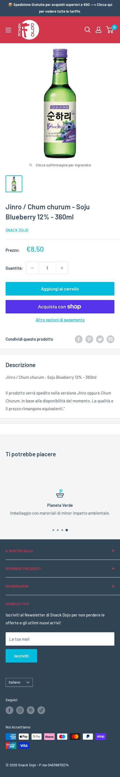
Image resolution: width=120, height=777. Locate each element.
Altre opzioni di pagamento (60, 319)
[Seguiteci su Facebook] (9, 710)
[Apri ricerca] (88, 30)
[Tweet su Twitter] (100, 339)
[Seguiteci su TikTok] (41, 710)
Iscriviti (21, 655)
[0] (109, 29)
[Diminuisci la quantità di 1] (32, 268)
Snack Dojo (17, 230)
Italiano (14, 682)
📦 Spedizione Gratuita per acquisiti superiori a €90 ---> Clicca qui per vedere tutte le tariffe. (60, 7)
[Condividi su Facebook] (79, 339)
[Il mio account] (98, 30)
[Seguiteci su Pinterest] (31, 710)
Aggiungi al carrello (60, 288)
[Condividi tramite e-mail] (110, 339)
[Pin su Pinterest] (89, 339)
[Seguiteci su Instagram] (20, 710)
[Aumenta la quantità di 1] (62, 268)
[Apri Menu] (8, 30)
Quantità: (14, 268)
